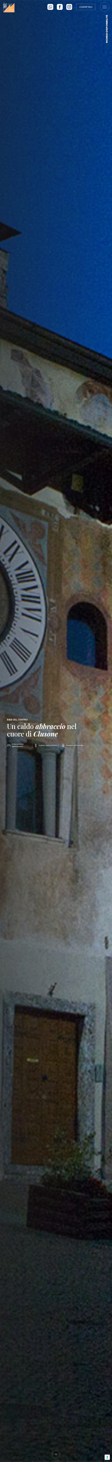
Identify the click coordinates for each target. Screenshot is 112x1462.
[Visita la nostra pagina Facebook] (59, 7)
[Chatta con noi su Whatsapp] (50, 7)
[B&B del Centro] (9, 7)
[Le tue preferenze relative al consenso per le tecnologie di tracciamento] (107, 1457)
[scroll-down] (56, 1454)
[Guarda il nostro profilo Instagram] (69, 7)
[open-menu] (104, 6)
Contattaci (85, 7)
